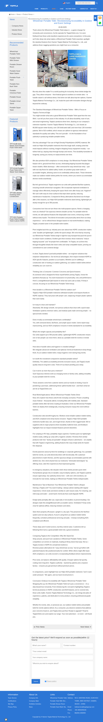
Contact (71, 694)
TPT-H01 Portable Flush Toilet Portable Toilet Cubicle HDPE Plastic (17, 220)
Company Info (33, 698)
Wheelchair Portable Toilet (15, 53)
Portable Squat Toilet (15, 109)
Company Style (34, 701)
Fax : (69, 713)
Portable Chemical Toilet (15, 92)
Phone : (70, 710)
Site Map (11, 704)
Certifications (12, 701)
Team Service (12, 698)
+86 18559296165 (80, 710)
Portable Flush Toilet (15, 79)
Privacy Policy (12, 707)
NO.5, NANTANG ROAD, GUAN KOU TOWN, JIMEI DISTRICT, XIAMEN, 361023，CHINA (86, 701)
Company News (17, 26)
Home (12, 14)
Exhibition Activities (35, 704)
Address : (71, 698)
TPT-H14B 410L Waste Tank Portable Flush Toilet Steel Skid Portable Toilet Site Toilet (17, 147)
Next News (85, 627)
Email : (70, 707)
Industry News (17, 30)
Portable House (15, 97)
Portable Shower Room (16, 66)
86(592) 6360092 (80, 713)
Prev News (39, 627)
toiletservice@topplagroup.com (84, 707)
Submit (36, 681)
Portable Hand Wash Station (15, 72)
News (19, 14)
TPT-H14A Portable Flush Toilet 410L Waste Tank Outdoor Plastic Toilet (17, 171)
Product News (28, 14)
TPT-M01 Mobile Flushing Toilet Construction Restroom (16, 195)
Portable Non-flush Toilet (15, 85)
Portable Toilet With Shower (15, 59)
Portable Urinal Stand (15, 102)
